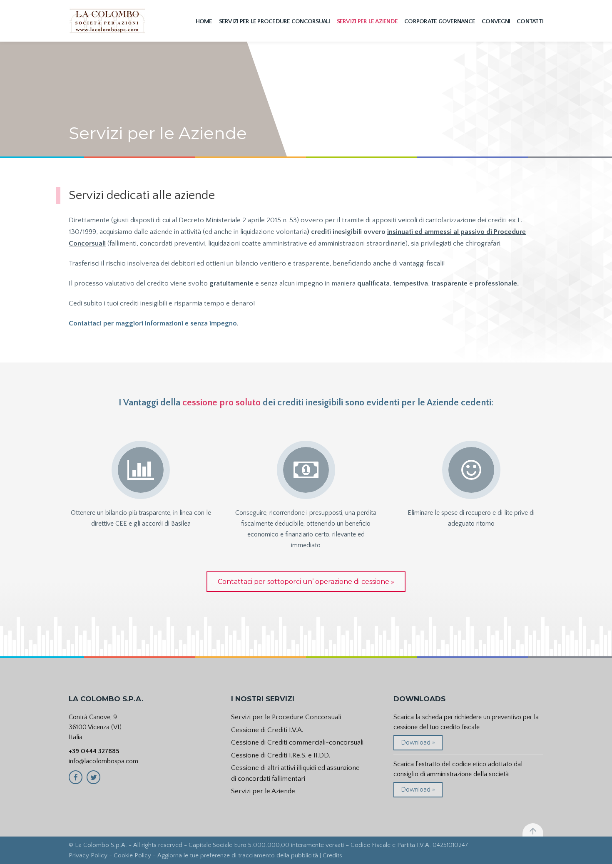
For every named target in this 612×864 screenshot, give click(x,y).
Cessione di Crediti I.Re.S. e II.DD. (280, 755)
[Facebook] (75, 777)
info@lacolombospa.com (103, 761)
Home (204, 21)
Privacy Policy (88, 855)
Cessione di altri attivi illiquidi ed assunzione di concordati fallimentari (295, 773)
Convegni (496, 21)
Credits (332, 855)
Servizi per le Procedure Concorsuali (274, 21)
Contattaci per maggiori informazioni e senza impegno (153, 323)
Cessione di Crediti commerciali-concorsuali (297, 742)
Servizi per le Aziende (367, 21)
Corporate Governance (439, 21)
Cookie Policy (132, 855)
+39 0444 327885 (94, 751)
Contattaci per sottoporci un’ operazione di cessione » (306, 582)
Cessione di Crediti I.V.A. (267, 730)
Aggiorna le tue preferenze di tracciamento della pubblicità (237, 855)
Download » (418, 742)
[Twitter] (93, 777)
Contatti (530, 21)
